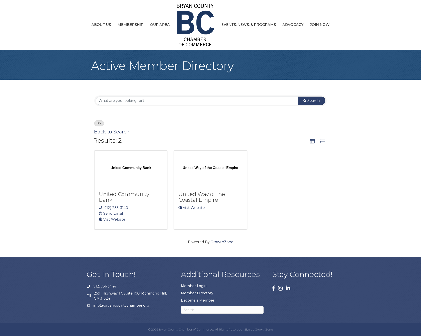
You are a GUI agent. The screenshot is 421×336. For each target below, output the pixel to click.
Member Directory (197, 293)
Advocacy (292, 25)
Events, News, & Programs (248, 25)
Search (313, 101)
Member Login (194, 286)
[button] (312, 141)
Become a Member (197, 300)
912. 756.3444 (104, 286)
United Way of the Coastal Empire (201, 197)
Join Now (320, 25)
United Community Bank (124, 197)
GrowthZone (221, 242)
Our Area (160, 25)
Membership (130, 25)
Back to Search (112, 132)
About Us (101, 25)
